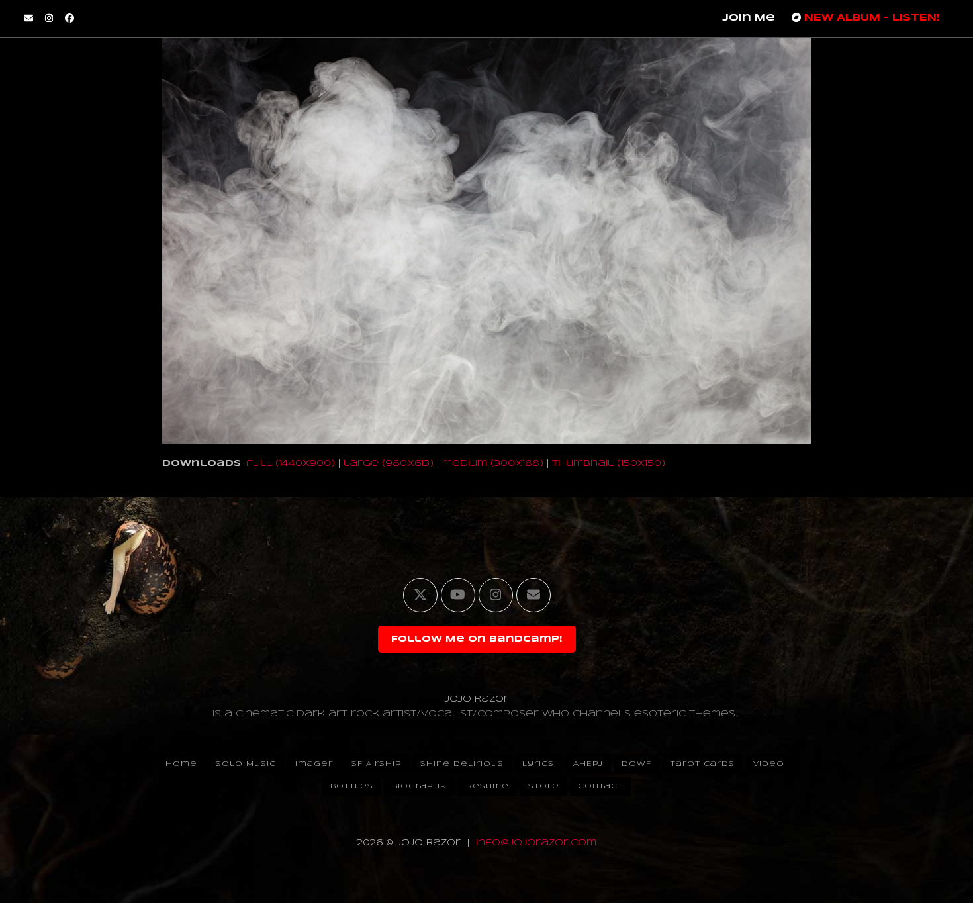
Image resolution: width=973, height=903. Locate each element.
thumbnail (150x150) (608, 463)
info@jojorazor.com (536, 843)
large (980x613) (389, 463)
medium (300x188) (492, 463)
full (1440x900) (290, 463)
